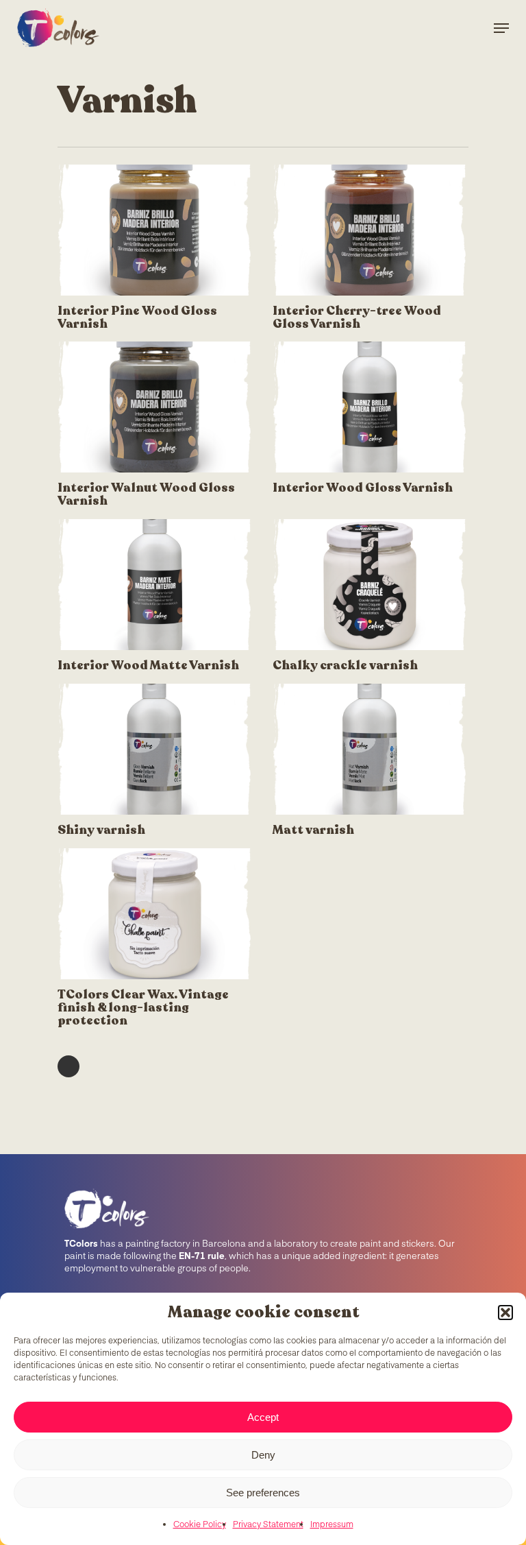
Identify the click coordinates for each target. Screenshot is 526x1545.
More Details (158, 219)
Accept (263, 1417)
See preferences (263, 1492)
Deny (263, 1455)
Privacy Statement (268, 1525)
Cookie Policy (199, 1525)
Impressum (331, 1525)
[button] (505, 1312)
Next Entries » (68, 1066)
